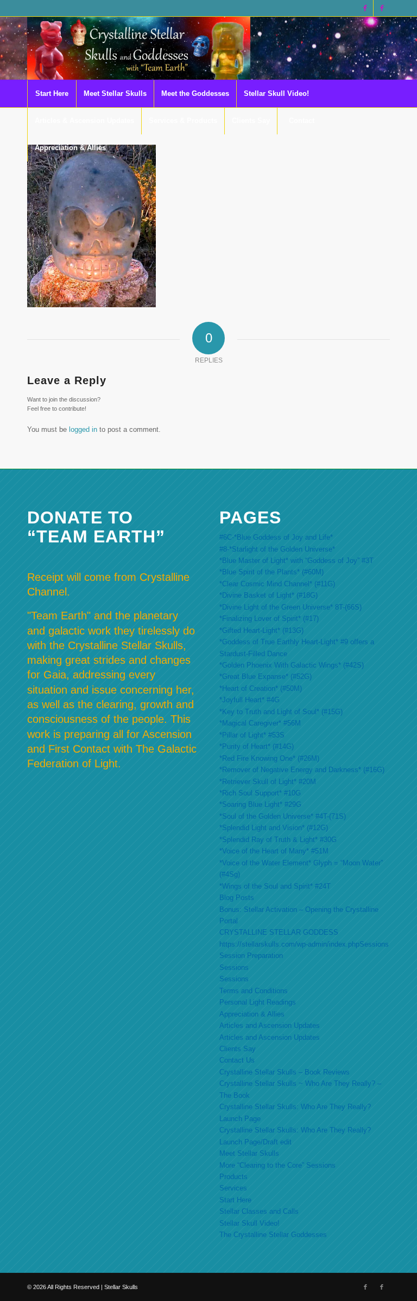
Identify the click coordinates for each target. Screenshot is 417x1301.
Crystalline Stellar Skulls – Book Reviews (284, 1072)
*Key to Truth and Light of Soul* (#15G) (281, 712)
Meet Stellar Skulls (249, 1153)
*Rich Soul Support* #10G (260, 793)
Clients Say (237, 1049)
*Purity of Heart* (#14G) (256, 746)
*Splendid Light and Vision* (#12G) (273, 828)
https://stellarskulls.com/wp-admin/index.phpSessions (304, 944)
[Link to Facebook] (365, 8)
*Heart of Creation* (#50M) (260, 688)
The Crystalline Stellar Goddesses (273, 1235)
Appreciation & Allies (252, 1014)
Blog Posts (236, 898)
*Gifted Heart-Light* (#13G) (261, 630)
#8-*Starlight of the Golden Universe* (277, 549)
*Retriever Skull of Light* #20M (267, 782)
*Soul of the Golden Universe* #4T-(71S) (282, 816)
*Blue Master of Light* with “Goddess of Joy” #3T (296, 560)
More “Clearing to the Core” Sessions (277, 1165)
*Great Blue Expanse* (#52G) (265, 676)
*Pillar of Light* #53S (252, 735)
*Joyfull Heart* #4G (249, 700)
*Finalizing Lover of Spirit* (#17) (269, 618)
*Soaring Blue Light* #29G (260, 804)
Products (233, 1177)
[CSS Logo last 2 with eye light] (138, 48)
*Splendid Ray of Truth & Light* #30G (278, 840)
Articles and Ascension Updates (269, 1025)
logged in (83, 429)
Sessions (234, 967)
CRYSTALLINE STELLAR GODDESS (278, 932)
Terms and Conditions (253, 991)
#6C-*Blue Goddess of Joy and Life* (276, 537)
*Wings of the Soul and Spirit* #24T (275, 886)
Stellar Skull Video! (249, 1223)
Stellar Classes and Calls (259, 1211)
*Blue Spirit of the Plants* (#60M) (271, 572)
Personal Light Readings (257, 1002)
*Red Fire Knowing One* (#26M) (269, 758)
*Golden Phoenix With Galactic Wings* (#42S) (291, 665)
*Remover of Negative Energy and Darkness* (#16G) (301, 770)
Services (233, 1188)
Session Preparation (251, 956)
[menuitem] (51, 93)
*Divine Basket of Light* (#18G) (268, 595)
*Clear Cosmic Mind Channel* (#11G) (277, 584)
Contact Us (237, 1060)
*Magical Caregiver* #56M (260, 723)
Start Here (235, 1200)
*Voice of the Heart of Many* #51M (273, 851)
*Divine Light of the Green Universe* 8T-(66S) (290, 607)
